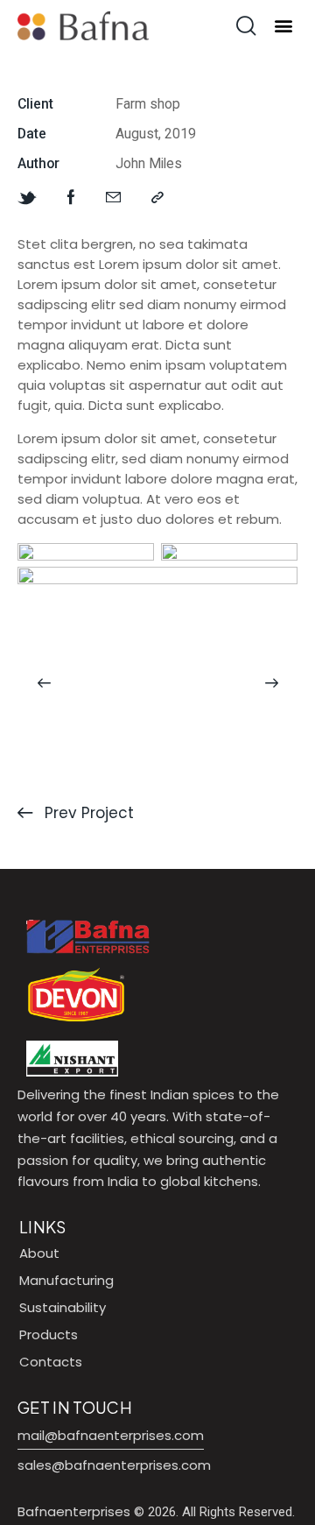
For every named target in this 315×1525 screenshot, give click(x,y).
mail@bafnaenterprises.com (111, 1435)
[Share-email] (113, 197)
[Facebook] (71, 197)
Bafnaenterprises (74, 1511)
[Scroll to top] (286, 1496)
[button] (283, 25)
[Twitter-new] (27, 197)
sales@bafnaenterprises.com (114, 1465)
